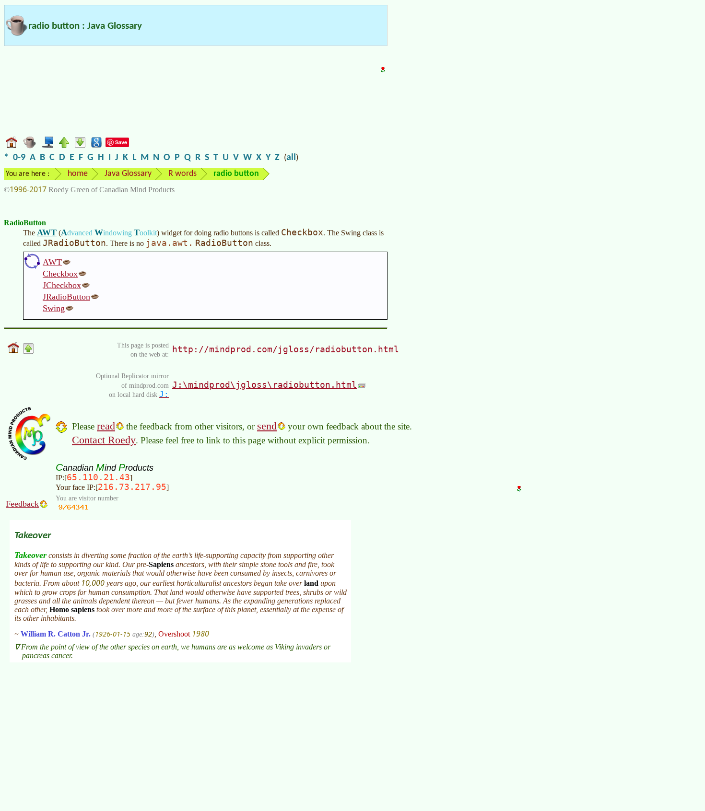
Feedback (22, 504)
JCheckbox (62, 285)
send (267, 426)
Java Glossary (128, 173)
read (106, 426)
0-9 (19, 157)
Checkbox (60, 273)
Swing (54, 308)
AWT (47, 232)
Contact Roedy (104, 440)
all (291, 157)
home (78, 173)
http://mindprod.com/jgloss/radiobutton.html (285, 349)
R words (182, 173)
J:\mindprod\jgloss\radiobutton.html (264, 385)
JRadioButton (66, 296)
